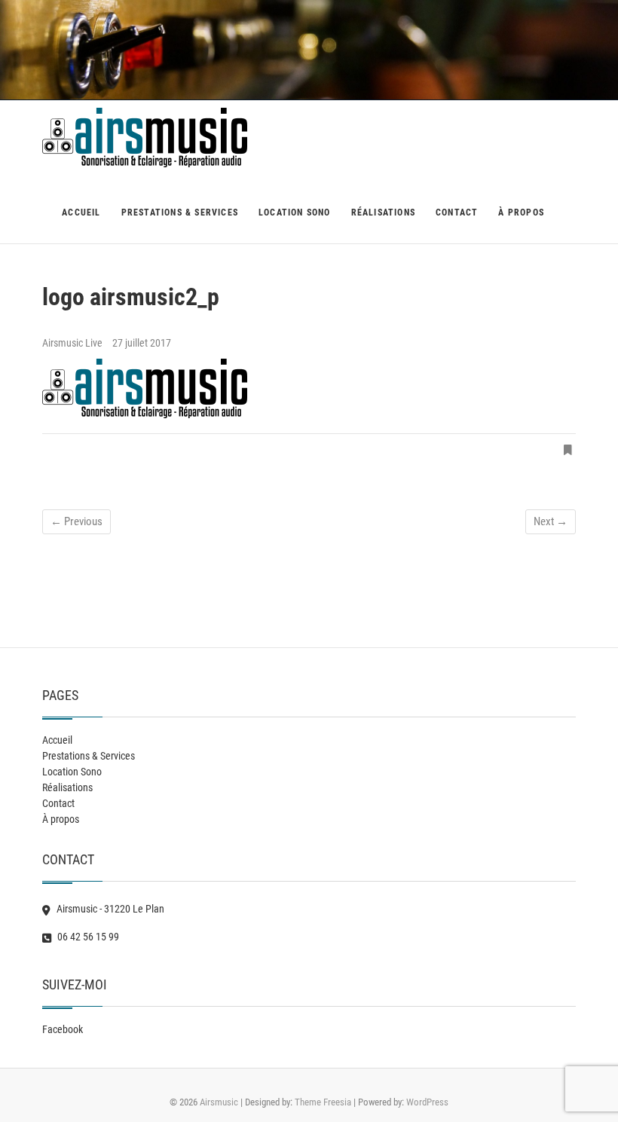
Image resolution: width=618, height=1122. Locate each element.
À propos (521, 212)
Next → (551, 521)
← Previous (76, 521)
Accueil (81, 212)
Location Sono (295, 212)
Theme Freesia (323, 1102)
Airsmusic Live (73, 343)
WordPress (427, 1102)
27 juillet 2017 (141, 343)
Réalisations (383, 212)
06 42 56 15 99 (87, 937)
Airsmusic (219, 1102)
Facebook (62, 1029)
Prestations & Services (179, 212)
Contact (457, 212)
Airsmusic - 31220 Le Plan (109, 909)
